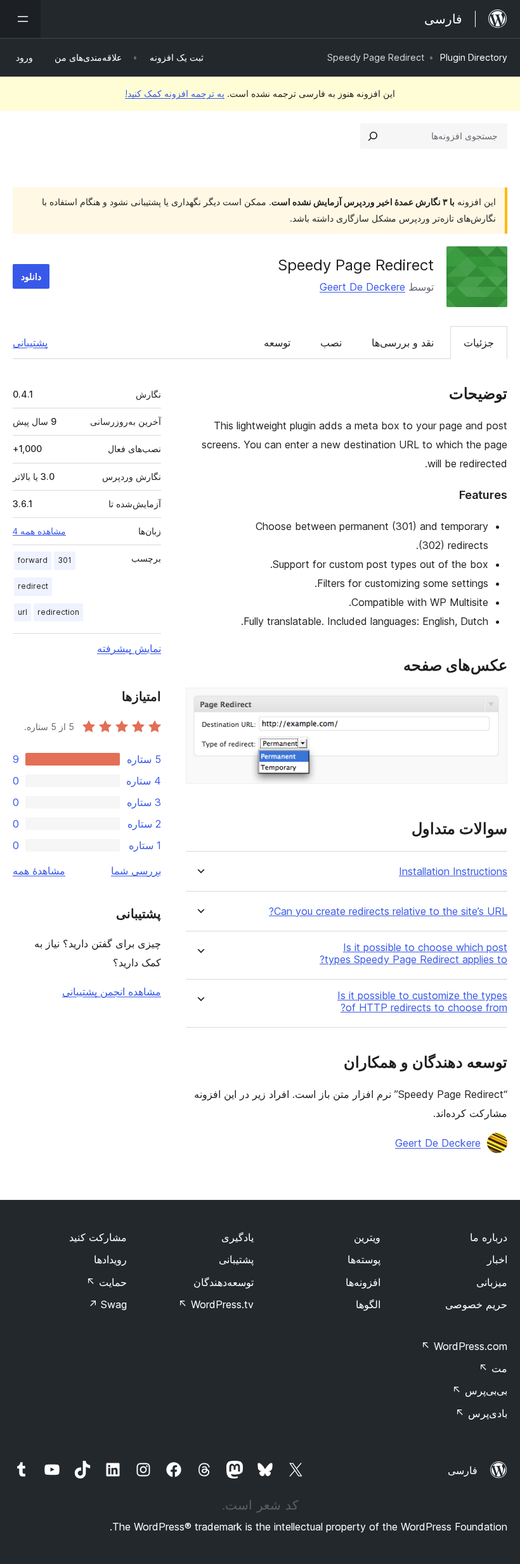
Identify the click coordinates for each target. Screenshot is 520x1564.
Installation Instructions (453, 872)
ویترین (367, 1237)
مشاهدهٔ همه (39, 870)
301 (65, 560)
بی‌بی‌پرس (479, 1390)
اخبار (497, 1259)
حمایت (106, 1282)
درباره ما (488, 1237)
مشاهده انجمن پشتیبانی (111, 991)
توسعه (277, 342)
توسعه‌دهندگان (223, 1282)
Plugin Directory (473, 57)
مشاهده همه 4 (39, 531)
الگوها (368, 1304)
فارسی (463, 1470)
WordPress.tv (216, 1304)
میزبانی (491, 1282)
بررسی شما (136, 870)
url (22, 612)
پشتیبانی (30, 342)
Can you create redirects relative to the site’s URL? (388, 911)
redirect (33, 586)
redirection (58, 612)
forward (33, 560)
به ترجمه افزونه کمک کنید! (174, 93)
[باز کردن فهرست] (20, 19)
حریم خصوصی (476, 1304)
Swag (107, 1304)
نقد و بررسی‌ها (403, 342)
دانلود (31, 276)
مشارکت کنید (98, 1237)
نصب (331, 342)
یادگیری (237, 1237)
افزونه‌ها (363, 1282)
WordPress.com (464, 1346)
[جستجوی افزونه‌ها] (373, 136)
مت (493, 1368)
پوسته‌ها (364, 1259)
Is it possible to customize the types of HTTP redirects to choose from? (422, 1002)
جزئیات (479, 342)
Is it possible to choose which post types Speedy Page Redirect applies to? (413, 954)
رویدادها (110, 1259)
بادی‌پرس (481, 1413)
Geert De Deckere (362, 287)
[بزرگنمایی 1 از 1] (490, 704)
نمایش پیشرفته (129, 648)
